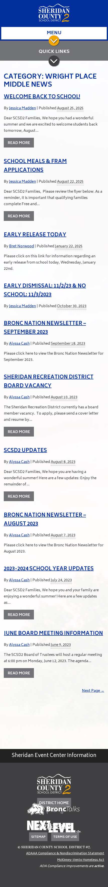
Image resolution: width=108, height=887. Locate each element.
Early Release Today (35, 235)
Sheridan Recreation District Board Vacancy (48, 382)
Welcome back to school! (42, 97)
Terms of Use (65, 837)
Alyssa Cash (19, 344)
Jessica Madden (22, 108)
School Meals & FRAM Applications (35, 166)
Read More (19, 143)
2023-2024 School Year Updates (49, 569)
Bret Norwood (21, 246)
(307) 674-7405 (54, 827)
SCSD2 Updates (25, 450)
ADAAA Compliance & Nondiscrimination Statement (65, 853)
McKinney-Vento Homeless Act (80, 860)
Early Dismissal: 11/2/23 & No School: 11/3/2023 (45, 290)
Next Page (93, 691)
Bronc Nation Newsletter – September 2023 (45, 328)
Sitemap (38, 837)
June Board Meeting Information (53, 633)
